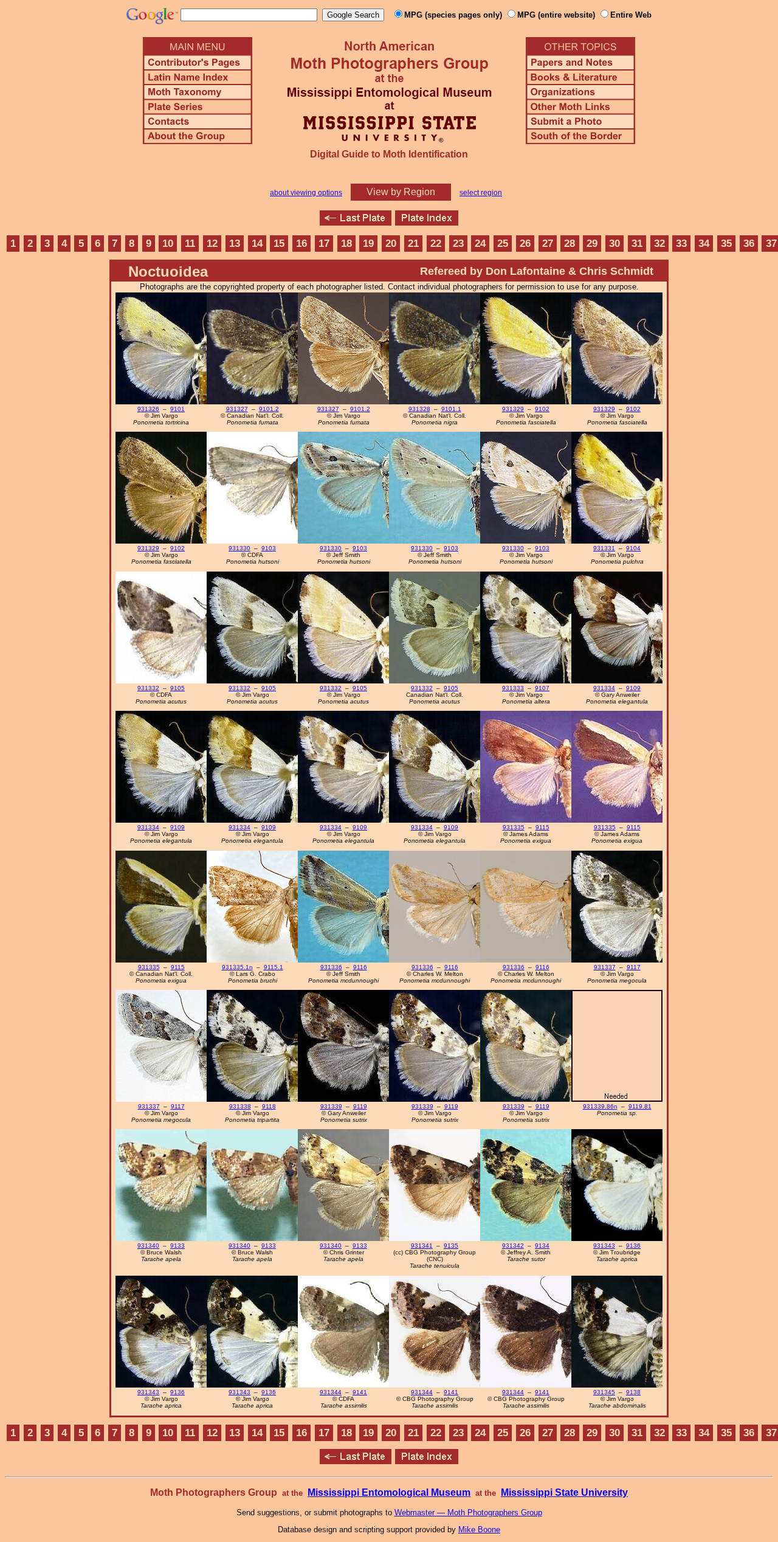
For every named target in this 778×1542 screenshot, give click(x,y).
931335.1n (237, 967)
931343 (604, 1245)
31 (637, 243)
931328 (419, 409)
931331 (604, 548)
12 (212, 243)
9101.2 (269, 409)
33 (681, 243)
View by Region (401, 192)
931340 (148, 1245)
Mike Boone (479, 1529)
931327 (237, 409)
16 (301, 243)
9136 (633, 1245)
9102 (542, 409)
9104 (633, 548)
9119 (360, 1106)
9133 (177, 1245)
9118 (269, 1106)
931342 (513, 1245)
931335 (514, 827)
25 (502, 243)
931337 (605, 967)
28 (569, 243)
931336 (331, 967)
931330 (239, 548)
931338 (240, 1106)
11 (190, 243)
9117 (634, 967)
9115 (542, 827)
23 (458, 243)
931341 (422, 1245)
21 (413, 243)
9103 (268, 548)
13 (234, 243)
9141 (360, 1392)
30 (614, 243)
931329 (513, 409)
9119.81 (640, 1106)
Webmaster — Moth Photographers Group (468, 1512)
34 (703, 243)
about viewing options (306, 192)
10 (167, 243)
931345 (604, 1392)
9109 (633, 688)
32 (659, 243)
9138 (633, 1392)
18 (346, 243)
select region (481, 192)
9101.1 (451, 409)
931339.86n (600, 1106)
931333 (513, 688)
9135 (451, 1245)
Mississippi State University (564, 1492)
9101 (177, 409)
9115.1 (273, 967)
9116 (360, 967)
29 (592, 243)
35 (726, 243)
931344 (331, 1392)
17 (323, 243)
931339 (331, 1106)
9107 (542, 688)
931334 (604, 688)
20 (390, 243)
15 (279, 243)
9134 (542, 1245)
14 (257, 243)
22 (435, 243)
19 (368, 243)
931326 (148, 409)
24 (480, 243)
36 (748, 243)
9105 (177, 688)
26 (525, 243)
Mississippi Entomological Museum (389, 1492)
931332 (148, 688)
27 (547, 243)
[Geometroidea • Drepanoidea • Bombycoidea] (355, 222)
